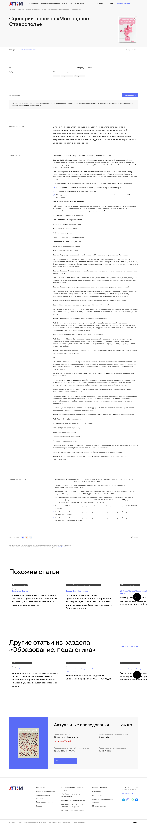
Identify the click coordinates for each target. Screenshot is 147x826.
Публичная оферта (78, 822)
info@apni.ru (62, 547)
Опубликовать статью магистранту (70, 795)
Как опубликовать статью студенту (72, 789)
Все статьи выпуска (129, 646)
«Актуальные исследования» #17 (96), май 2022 (72, 68)
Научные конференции (50, 3)
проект (56, 76)
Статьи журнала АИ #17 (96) (36, 9)
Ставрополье (79, 76)
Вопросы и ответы (99, 787)
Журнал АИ (34, 3)
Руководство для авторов (73, 3)
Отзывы (39, 806)
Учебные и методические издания (102, 801)
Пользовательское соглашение (59, 822)
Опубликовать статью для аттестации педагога (72, 806)
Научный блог (97, 795)
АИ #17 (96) (20, 9)
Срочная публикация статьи (73, 800)
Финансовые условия (44, 802)
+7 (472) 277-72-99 (130, 787)
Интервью (96, 791)
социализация (67, 76)
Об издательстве (99, 806)
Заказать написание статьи (72, 811)
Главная (12, 9)
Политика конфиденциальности (35, 822)
